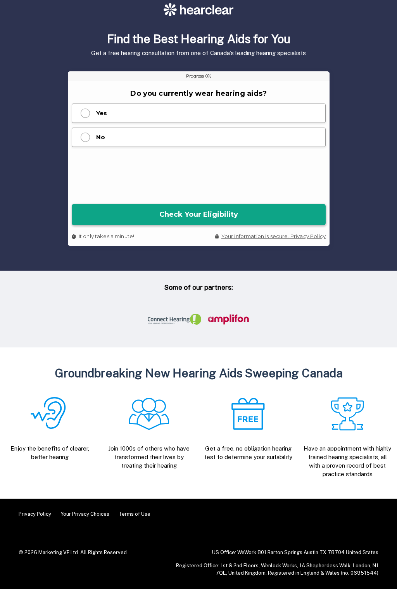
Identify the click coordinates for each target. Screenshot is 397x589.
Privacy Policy (35, 514)
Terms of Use (134, 514)
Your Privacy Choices (84, 514)
